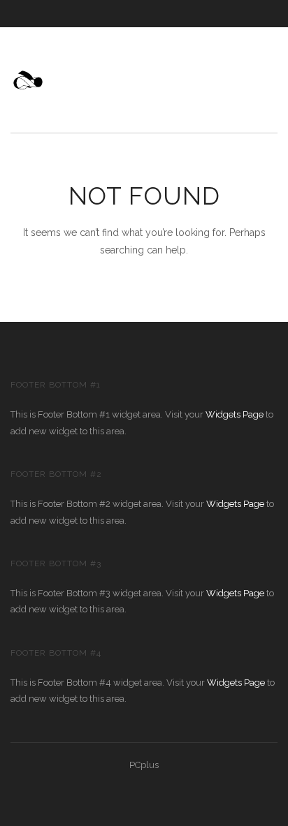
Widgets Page (235, 414)
